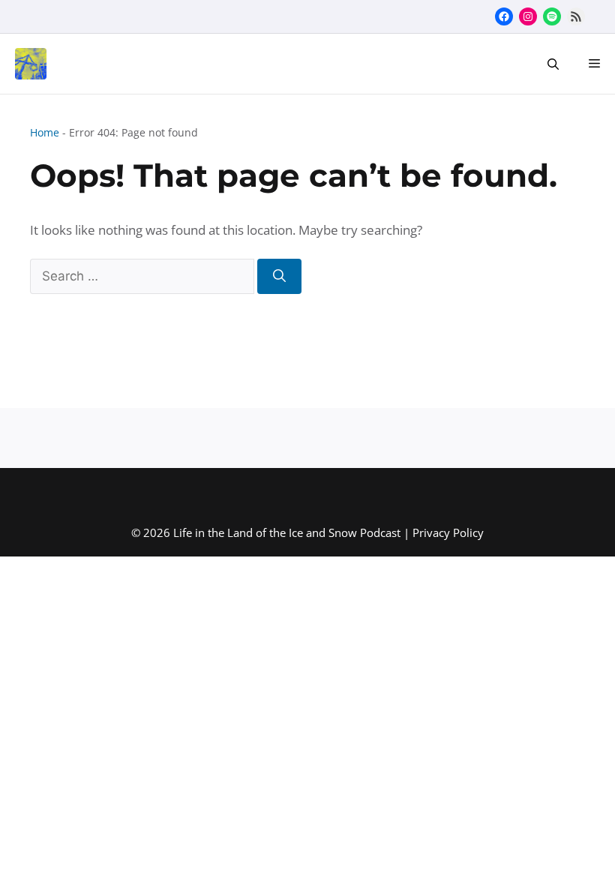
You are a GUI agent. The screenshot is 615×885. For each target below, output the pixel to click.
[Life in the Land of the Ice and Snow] (27, 64)
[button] (553, 63)
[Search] (279, 277)
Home (44, 132)
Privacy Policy (448, 532)
